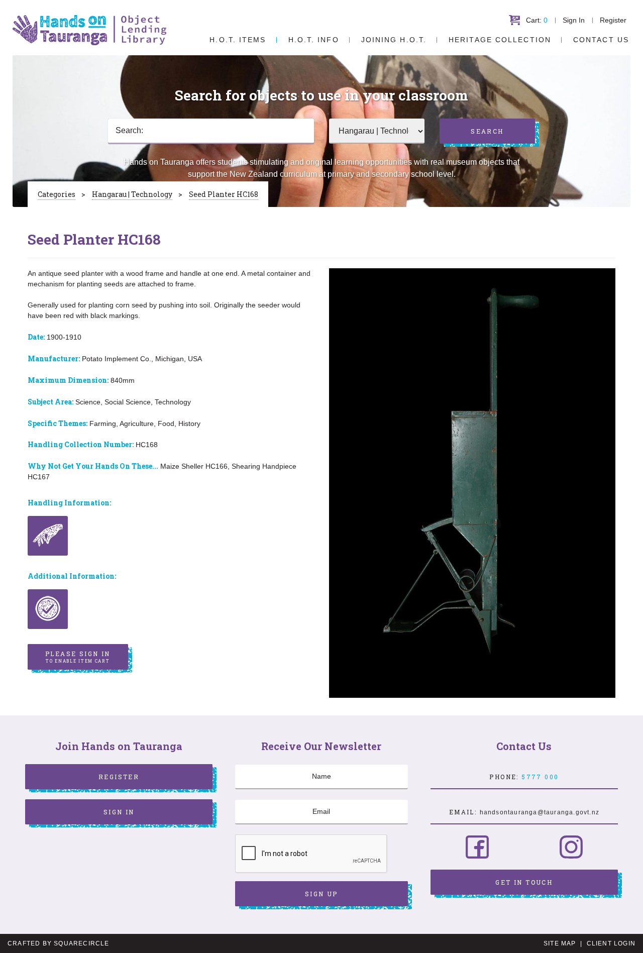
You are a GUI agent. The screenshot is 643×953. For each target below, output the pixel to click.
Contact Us (601, 40)
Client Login (611, 943)
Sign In (574, 20)
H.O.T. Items (237, 40)
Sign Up (321, 894)
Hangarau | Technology (132, 194)
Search (487, 131)
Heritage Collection (500, 40)
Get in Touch (524, 882)
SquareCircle (81, 943)
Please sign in (78, 657)
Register (613, 20)
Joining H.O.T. (393, 40)
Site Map (560, 943)
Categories (56, 194)
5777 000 (540, 777)
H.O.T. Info (313, 40)
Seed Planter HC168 (223, 194)
